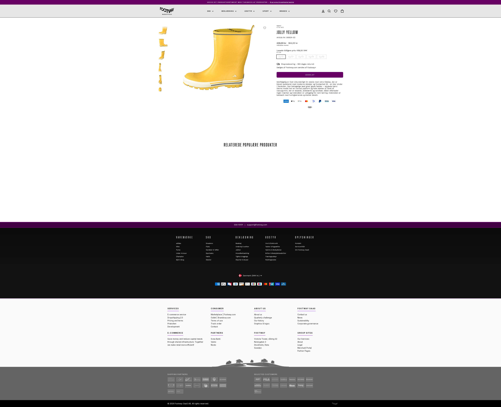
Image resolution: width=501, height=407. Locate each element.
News (299, 317)
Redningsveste (270, 260)
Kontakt (298, 243)
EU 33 (301, 57)
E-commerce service (177, 314)
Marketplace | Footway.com (223, 314)
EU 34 (311, 57)
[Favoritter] (336, 11)
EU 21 (281, 57)
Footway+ (311, 67)
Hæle (208, 256)
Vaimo (213, 342)
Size (279, 52)
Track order (216, 323)
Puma (178, 250)
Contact (214, 326)
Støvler (208, 260)
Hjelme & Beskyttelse (273, 250)
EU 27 (291, 57)
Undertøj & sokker (242, 247)
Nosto (213, 345)
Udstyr (248, 11)
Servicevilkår (300, 247)
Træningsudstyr (271, 256)
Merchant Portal (304, 348)
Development (174, 326)
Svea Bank (215, 339)
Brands (284, 11)
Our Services (303, 339)
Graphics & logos (261, 323)
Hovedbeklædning (242, 253)
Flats (208, 247)
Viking (280, 27)
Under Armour (181, 253)
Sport (266, 11)
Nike (178, 247)
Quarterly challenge (263, 317)
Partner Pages (303, 351)
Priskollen (172, 323)
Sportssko (209, 253)
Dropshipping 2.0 (175, 317)
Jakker (238, 250)
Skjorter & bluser (242, 260)
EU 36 (321, 57)
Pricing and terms (175, 320)
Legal (299, 345)
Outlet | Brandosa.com (221, 317)
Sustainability (303, 320)
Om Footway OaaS (302, 250)
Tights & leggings (242, 256)
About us (258, 314)
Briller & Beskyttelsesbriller (275, 253)
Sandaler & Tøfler (212, 250)
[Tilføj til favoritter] (265, 28)
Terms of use (217, 320)
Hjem (279, 26)
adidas (178, 243)
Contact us (302, 314)
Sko (209, 11)
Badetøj (238, 243)
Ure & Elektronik (271, 243)
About (300, 342)
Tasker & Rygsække (272, 247)
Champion (180, 256)
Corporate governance (307, 323)
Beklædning (228, 11)
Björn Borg (180, 260)
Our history (259, 320)
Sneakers (209, 243)
